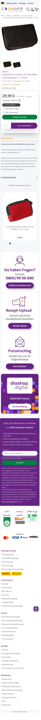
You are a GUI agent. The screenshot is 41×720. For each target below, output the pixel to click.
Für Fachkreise (7, 639)
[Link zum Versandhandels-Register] (32, 517)
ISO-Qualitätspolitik (10, 628)
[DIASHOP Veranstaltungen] (20, 393)
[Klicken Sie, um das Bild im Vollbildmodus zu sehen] (20, 39)
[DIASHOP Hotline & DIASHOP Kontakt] (20, 272)
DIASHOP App (7, 664)
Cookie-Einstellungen (10, 683)
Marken (9, 16)
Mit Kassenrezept (12, 109)
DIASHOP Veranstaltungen (12, 606)
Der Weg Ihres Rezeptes (11, 617)
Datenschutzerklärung (8, 502)
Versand (30, 96)
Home (3, 16)
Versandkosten (8, 554)
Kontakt (5, 650)
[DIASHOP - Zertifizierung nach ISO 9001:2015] (7, 520)
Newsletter (6, 657)
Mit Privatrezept (11, 112)
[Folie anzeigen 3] (15, 243)
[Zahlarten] (20, 537)
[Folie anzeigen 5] (21, 243)
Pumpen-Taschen (27, 16)
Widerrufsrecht (8, 694)
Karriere (5, 584)
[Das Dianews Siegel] (20, 520)
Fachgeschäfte (11, 3)
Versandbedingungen (10, 558)
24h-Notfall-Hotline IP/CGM (13, 668)
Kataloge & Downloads (11, 653)
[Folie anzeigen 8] (29, 243)
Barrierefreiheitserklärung (12, 690)
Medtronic (17, 16)
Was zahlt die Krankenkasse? (13, 624)
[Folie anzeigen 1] (10, 243)
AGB (3, 701)
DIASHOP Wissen (9, 631)
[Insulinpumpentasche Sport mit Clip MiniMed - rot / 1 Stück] (20, 216)
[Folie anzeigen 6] (24, 243)
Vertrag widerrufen (9, 697)
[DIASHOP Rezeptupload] (20, 312)
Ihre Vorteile (7, 587)
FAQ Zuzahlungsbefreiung (12, 620)
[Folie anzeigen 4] (18, 243)
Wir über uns (7, 591)
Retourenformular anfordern (13, 569)
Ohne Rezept (10, 105)
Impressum (6, 705)
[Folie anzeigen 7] (26, 243)
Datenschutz (7, 679)
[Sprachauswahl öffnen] (2, 3)
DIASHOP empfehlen (10, 661)
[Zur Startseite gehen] (14, 9)
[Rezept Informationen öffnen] (19, 100)
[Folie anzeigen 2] (12, 243)
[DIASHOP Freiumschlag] (20, 353)
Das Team (5, 595)
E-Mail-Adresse (6, 450)
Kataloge (22, 3)
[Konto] (32, 9)
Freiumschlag (7, 565)
